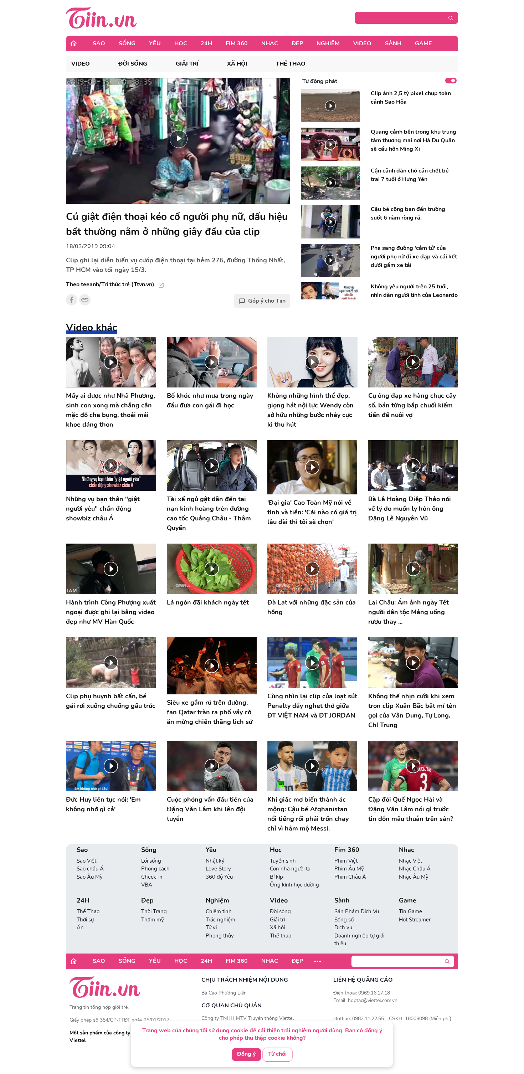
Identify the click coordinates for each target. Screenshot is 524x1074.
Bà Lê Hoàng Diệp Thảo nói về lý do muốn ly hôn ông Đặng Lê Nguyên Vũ (409, 509)
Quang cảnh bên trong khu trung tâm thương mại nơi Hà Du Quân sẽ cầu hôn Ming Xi (413, 140)
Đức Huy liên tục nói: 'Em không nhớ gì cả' (103, 804)
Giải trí (187, 64)
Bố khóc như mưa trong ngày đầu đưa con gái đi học (210, 400)
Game (423, 43)
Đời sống (132, 64)
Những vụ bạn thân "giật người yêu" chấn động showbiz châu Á (103, 509)
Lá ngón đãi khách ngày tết (208, 602)
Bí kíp (276, 876)
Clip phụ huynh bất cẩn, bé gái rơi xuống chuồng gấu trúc (110, 701)
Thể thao (290, 64)
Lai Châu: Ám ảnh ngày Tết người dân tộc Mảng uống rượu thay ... (408, 612)
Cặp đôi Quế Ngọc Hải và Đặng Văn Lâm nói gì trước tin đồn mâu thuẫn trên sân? (410, 809)
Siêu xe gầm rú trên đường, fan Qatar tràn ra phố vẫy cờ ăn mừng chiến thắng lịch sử (209, 712)
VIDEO (80, 64)
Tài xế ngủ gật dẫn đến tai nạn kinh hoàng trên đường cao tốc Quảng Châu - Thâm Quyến (209, 513)
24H (206, 43)
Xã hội (237, 64)
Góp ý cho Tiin (267, 301)
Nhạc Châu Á (415, 868)
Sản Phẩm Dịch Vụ (356, 911)
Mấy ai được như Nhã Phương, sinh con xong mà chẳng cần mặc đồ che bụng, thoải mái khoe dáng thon (110, 410)
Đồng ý (246, 1054)
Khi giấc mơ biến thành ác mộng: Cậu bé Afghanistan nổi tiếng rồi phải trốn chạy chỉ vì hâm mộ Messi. (308, 814)
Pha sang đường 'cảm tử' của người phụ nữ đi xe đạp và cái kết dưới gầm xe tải (414, 256)
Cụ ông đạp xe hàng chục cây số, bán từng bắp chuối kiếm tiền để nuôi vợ (412, 405)
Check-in (152, 876)
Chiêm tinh (219, 911)
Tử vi (211, 927)
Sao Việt (86, 860)
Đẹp (297, 43)
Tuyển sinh (283, 860)
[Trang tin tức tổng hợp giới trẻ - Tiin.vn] (101, 17)
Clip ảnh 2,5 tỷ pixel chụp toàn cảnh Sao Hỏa (411, 97)
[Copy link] (85, 299)
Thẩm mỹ (152, 919)
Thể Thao (88, 911)
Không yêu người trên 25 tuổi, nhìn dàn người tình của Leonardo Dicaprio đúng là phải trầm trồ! (414, 295)
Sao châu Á (90, 868)
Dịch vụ (343, 927)
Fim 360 (237, 43)
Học (180, 43)
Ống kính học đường (294, 884)
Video (362, 43)
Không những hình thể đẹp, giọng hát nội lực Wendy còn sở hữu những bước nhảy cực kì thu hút (310, 410)
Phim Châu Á (350, 876)
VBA (146, 884)
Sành (393, 43)
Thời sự (85, 919)
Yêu (155, 43)
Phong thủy (220, 935)
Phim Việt (346, 860)
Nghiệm (328, 43)
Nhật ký (215, 860)
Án (80, 927)
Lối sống (151, 860)
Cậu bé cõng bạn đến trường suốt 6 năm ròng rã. (408, 213)
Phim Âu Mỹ (349, 868)
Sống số (344, 919)
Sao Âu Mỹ (90, 876)
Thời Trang (154, 911)
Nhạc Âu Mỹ (413, 876)
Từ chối (277, 1054)
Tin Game (410, 911)
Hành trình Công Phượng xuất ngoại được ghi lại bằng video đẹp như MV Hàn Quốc (111, 612)
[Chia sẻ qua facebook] (71, 299)
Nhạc (269, 43)
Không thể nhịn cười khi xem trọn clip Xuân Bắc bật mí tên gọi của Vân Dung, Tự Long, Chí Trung (412, 710)
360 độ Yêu (219, 876)
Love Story (218, 868)
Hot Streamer (415, 919)
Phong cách (155, 868)
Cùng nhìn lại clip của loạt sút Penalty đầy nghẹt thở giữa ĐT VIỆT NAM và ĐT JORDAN (312, 706)
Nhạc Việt (410, 860)
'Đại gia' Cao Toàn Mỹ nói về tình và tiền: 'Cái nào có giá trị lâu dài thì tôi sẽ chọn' (312, 512)
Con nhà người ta (290, 868)
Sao (99, 43)
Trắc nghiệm (220, 919)
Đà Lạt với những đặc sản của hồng (311, 607)
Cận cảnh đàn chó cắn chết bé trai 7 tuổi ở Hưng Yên (410, 175)
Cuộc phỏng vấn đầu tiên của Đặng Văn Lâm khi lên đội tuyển (210, 809)
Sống (127, 43)
